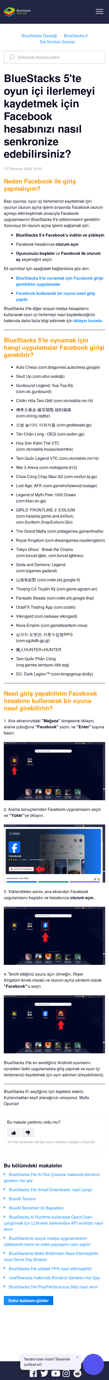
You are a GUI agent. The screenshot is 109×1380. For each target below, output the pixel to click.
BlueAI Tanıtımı (22, 1199)
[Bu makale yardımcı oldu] (13, 1132)
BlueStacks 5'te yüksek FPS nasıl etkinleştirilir (50, 1268)
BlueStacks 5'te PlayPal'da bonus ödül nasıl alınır (53, 1287)
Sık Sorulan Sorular (57, 42)
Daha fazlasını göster (28, 1300)
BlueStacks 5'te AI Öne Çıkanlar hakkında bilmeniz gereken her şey (52, 1177)
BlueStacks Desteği (39, 35)
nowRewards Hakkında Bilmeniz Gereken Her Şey (54, 1278)
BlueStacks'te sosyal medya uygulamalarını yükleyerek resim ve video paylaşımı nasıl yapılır (47, 1241)
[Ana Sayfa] (17, 12)
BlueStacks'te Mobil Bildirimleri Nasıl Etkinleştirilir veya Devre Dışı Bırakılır (51, 1256)
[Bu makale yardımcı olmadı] (27, 1132)
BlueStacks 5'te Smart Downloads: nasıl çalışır (50, 1189)
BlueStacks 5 (76, 35)
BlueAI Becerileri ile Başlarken (36, 1208)
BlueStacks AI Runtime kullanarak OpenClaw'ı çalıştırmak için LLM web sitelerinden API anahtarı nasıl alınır (53, 1223)
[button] (99, 11)
